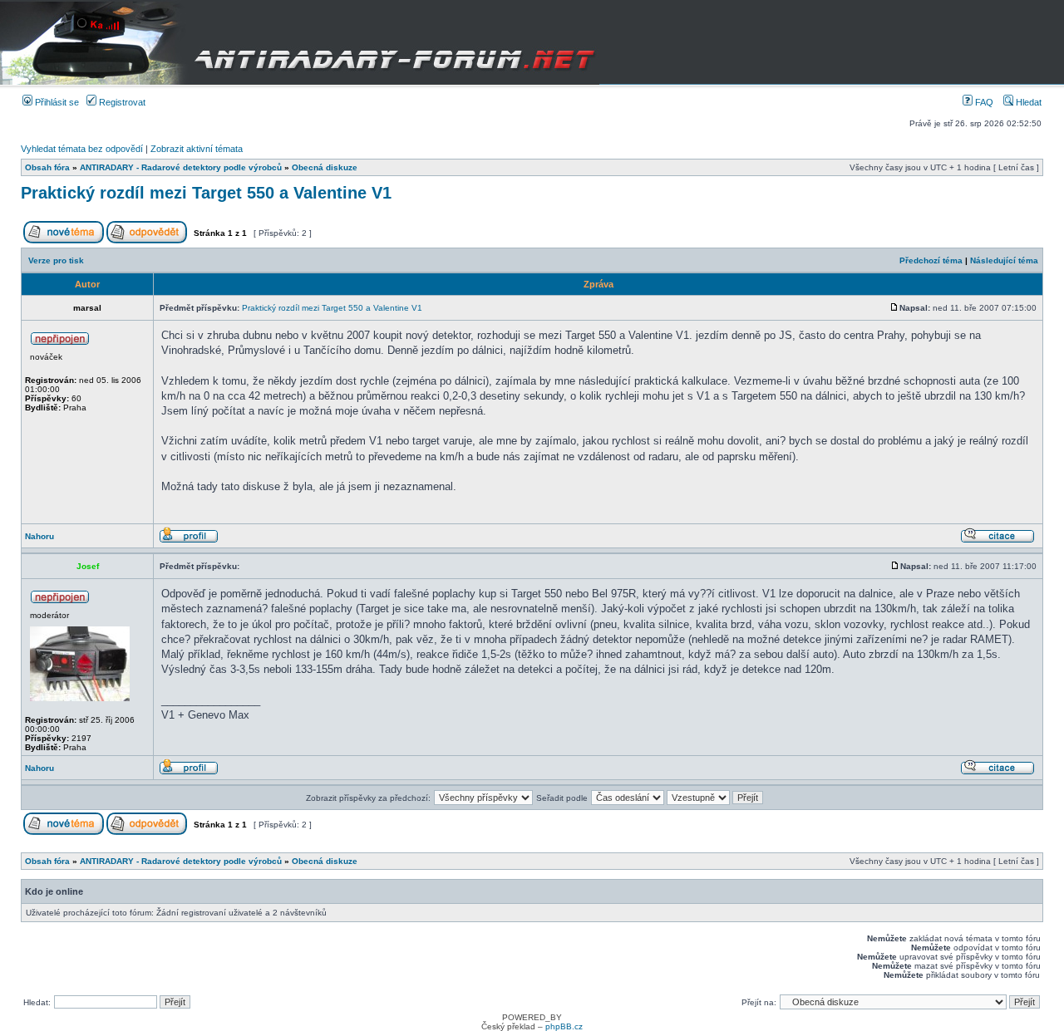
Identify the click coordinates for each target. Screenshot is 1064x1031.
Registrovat (120, 102)
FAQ (983, 102)
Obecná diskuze (324, 167)
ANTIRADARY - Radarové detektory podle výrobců (181, 167)
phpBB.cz (564, 1026)
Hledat (1027, 102)
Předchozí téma (931, 260)
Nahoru (39, 536)
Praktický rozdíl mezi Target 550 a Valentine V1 (206, 193)
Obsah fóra (47, 167)
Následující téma (1004, 260)
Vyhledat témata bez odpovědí (82, 149)
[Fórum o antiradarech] (299, 42)
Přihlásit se (55, 102)
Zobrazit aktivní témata (196, 149)
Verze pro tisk (56, 260)
